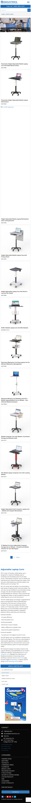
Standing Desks (7, 759)
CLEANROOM (5, 767)
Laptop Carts (5, 672)
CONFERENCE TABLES (8, 765)
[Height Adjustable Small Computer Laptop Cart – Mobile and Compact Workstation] (15, 493)
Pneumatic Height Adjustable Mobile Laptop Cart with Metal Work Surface (14, 64)
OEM (3, 779)
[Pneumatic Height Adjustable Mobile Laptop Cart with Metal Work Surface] (15, 48)
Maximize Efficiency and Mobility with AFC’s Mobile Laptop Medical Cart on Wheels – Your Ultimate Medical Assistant (14, 400)
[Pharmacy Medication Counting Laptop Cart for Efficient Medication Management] (15, 346)
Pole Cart (4, 681)
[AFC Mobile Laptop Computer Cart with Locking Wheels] (15, 457)
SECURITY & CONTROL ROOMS (10, 775)
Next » (18, 557)
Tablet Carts (5, 675)
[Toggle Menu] (28, 2)
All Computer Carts (7, 670)
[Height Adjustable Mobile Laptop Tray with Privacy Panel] (15, 239)
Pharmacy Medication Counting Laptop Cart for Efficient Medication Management (15, 363)
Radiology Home (13, 661)
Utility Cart (5, 684)
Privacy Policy (5, 750)
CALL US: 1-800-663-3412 (15, 6)
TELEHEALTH (5, 763)
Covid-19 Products (8, 783)
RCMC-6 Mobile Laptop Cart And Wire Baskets (14, 328)
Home (3, 14)
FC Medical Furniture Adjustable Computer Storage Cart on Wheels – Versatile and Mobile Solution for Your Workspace (15, 547)
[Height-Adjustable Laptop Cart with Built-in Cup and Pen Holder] (15, 275)
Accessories (5, 781)
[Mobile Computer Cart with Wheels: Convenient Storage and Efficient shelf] (15, 420)
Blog (15, 659)
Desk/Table (5, 761)
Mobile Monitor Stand (8, 678)
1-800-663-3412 (8, 731)
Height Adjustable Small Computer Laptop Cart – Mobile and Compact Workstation (15, 510)
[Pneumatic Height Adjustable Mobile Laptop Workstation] (15, 84)
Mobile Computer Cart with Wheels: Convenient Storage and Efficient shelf (15, 437)
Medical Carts (6, 769)
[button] (3, 797)
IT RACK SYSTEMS (6, 773)
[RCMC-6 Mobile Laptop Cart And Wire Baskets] (15, 312)
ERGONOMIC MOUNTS (8, 771)
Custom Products (7, 777)
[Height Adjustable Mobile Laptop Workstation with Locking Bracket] (15, 162)
